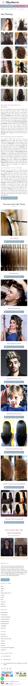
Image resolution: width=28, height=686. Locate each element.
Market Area (4, 606)
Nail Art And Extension (6, 638)
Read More (19, 241)
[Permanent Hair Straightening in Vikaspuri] (14, 503)
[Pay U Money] (21, 674)
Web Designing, (17, 683)
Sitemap (3, 604)
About (2, 586)
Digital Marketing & (5, 685)
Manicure (3, 643)
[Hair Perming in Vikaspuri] (7, 24)
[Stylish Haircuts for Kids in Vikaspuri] (14, 398)
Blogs (2, 599)
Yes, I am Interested (10, 198)
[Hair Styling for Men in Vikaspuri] (14, 292)
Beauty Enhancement (6, 593)
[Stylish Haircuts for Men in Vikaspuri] (14, 363)
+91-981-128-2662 (8, 6)
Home (2, 9)
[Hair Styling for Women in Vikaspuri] (14, 328)
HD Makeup (3, 625)
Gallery (2, 597)
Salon (7, 9)
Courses (3, 595)
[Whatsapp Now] (2, 678)
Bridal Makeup (4, 612)
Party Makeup (4, 614)
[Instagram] (10, 668)
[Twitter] (5, 668)
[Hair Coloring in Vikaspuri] (14, 222)
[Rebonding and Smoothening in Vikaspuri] (14, 433)
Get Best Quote (10, 241)
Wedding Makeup (5, 623)
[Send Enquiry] (2, 682)
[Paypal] (7, 674)
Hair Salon (13, 9)
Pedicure (3, 641)
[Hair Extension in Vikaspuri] (14, 257)
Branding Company (14, 685)
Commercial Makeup (5, 617)
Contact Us (3, 601)
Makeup (2, 588)
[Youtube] (7, 668)
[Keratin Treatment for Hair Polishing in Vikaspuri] (14, 468)
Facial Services (4, 636)
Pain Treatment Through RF (7, 647)
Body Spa (3, 645)
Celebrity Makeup (5, 619)
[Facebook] (2, 668)
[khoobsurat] (14, 3)
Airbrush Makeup (5, 621)
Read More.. (3, 628)
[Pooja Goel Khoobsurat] (7, 547)
